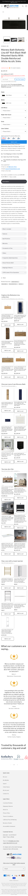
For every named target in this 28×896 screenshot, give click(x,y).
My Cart (5, 776)
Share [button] (4, 277)
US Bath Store (15, 880)
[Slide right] (26, 40)
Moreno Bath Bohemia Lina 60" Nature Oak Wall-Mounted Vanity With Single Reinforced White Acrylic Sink (20, 369)
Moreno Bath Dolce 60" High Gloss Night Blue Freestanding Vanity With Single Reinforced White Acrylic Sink (7, 429)
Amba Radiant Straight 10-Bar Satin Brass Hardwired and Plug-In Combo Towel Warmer (7, 580)
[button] (2, 6)
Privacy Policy (6, 813)
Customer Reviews (8, 803)
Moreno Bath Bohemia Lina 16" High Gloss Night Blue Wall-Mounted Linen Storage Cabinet (20, 317)
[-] (3, 138)
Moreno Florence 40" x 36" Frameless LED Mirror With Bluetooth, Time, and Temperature (7, 454)
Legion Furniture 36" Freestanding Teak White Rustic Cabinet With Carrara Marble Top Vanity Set (20, 490)
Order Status (6, 787)
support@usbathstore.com (12, 168)
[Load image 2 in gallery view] (14, 40)
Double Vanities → (15, 281)
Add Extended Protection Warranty (10, 136)
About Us (5, 809)
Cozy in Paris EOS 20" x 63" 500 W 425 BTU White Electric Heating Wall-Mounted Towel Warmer (7, 631)
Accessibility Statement (9, 826)
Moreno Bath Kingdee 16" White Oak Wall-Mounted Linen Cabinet (7, 403)
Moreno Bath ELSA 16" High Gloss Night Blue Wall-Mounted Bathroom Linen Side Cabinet (20, 403)
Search (4, 783)
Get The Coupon (20, 79)
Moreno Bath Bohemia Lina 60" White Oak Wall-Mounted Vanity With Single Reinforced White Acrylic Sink (7, 369)
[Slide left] (1, 40)
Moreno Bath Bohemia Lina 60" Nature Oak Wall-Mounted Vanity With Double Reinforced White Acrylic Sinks (20, 343)
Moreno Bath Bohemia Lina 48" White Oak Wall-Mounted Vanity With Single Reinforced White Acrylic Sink (7, 317)
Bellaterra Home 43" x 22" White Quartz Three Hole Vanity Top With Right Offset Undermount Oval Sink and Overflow (7, 546)
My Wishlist (6, 780)
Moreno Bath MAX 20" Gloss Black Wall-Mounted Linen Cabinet (20, 454)
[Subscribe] (23, 868)
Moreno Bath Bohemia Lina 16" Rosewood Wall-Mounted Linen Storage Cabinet (7, 343)
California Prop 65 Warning (10, 819)
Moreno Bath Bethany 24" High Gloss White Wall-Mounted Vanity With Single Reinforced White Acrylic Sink (20, 429)
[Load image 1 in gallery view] (7, 40)
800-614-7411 (13, 166)
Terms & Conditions (8, 816)
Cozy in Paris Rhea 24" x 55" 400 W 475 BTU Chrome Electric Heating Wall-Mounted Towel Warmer (20, 580)
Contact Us (6, 793)
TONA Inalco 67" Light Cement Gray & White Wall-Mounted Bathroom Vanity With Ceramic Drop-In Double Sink (7, 519)
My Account (6, 790)
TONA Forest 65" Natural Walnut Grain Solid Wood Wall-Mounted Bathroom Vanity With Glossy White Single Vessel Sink (19, 546)
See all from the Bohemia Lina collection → (12, 299)
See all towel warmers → (8, 563)
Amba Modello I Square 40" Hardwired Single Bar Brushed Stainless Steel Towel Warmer (20, 606)
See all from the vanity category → (10, 471)
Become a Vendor (7, 823)
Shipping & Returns (8, 806)
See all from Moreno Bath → (9, 386)
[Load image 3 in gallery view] (21, 40)
